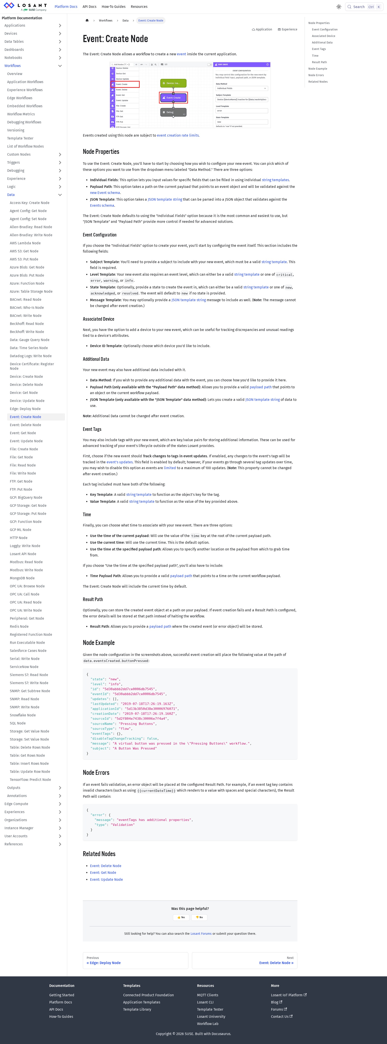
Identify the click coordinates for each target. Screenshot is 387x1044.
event (181, 54)
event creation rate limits (178, 135)
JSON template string (165, 199)
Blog (274, 1002)
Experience (289, 29)
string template (274, 262)
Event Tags (319, 49)
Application (264, 29)
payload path (261, 387)
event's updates (120, 462)
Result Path (319, 62)
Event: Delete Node (105, 866)
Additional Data (322, 42)
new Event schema (105, 193)
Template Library (137, 1009)
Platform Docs (66, 6)
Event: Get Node (103, 872)
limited (170, 468)
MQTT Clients (207, 995)
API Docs (89, 6)
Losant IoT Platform (287, 995)
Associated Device (323, 36)
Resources (139, 6)
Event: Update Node (106, 879)
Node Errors (316, 75)
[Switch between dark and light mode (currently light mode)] (338, 6)
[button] (33, 25)
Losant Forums (201, 934)
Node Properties (319, 23)
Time (315, 55)
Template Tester (210, 1009)
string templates (275, 180)
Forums (277, 1009)
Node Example (317, 68)
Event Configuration (325, 29)
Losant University (211, 1016)
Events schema (102, 205)
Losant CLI (205, 1002)
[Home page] (87, 20)
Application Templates (141, 1002)
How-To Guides (113, 6)
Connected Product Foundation (148, 995)
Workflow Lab (208, 1024)
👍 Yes (181, 917)
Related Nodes (318, 81)
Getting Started (61, 995)
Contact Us (279, 1016)
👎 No (199, 917)
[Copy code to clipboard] (292, 673)
